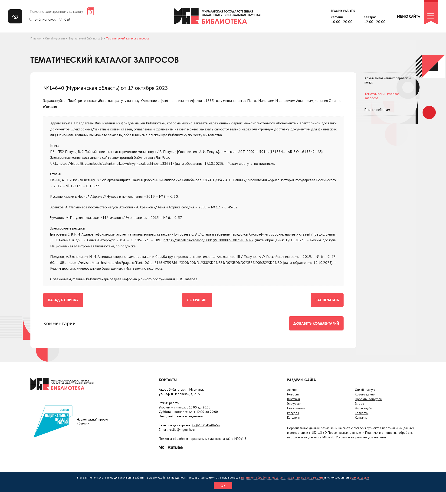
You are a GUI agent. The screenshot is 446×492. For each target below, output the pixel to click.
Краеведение (365, 394)
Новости (293, 394)
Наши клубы (363, 408)
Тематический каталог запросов (381, 96)
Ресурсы (293, 413)
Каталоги (293, 417)
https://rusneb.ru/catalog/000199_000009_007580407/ (208, 240)
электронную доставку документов (281, 129)
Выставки (293, 399)
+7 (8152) (206, 425)
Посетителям (296, 408)
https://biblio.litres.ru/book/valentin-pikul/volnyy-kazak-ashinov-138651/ (116, 163)
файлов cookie (359, 477)
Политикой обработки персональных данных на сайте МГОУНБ (282, 477)
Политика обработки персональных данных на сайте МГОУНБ (202, 439)
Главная (35, 38)
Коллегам (361, 413)
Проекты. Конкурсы (368, 399)
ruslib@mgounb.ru (182, 429)
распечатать (327, 300)
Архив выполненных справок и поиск (387, 80)
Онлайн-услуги (55, 38)
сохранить (197, 300)
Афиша (292, 390)
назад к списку (63, 300)
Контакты (361, 417)
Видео (359, 403)
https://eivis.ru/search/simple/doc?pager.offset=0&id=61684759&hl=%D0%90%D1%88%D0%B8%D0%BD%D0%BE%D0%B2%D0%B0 (175, 262)
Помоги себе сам (377, 109)
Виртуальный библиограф (86, 38)
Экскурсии (294, 403)
